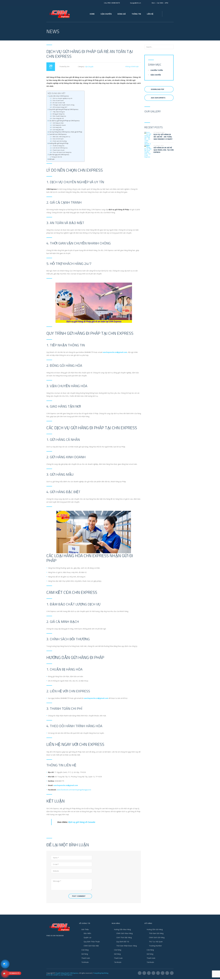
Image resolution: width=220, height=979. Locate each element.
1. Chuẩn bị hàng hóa (57, 146)
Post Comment (78, 896)
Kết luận (52, 159)
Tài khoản (85, 962)
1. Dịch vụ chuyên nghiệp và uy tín (61, 98)
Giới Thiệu (85, 929)
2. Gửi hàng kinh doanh (58, 125)
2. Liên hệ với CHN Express (59, 148)
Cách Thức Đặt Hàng (124, 937)
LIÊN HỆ (150, 13)
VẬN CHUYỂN (106, 13)
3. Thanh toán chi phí (57, 150)
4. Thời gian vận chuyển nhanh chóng (62, 105)
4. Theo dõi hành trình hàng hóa (61, 152)
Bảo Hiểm (87, 933)
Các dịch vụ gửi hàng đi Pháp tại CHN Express (64, 121)
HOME (92, 13)
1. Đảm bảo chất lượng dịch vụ (60, 136)
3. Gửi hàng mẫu (56, 127)
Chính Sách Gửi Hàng (156, 937)
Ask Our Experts (158, 98)
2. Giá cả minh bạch (57, 139)
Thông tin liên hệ (56, 157)
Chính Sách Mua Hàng (124, 933)
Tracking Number (155, 946)
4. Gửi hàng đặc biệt (57, 129)
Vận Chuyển (89, 67)
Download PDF (157, 89)
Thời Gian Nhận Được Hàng (126, 946)
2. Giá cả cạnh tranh (57, 100)
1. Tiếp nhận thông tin (58, 112)
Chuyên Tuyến (156, 70)
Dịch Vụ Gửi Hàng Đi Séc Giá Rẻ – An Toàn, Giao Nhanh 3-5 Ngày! (163, 136)
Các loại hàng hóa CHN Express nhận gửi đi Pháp (65, 132)
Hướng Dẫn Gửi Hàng (155, 929)
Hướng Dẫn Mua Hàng (122, 929)
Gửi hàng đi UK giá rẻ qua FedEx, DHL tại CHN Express (164, 150)
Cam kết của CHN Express (58, 134)
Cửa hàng (84, 950)
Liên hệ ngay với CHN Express (59, 155)
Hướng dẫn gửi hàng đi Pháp (58, 143)
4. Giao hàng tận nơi (57, 118)
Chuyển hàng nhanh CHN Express (66, 973)
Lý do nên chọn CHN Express (59, 96)
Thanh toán (85, 958)
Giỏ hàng (84, 954)
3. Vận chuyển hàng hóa (58, 116)
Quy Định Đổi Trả (122, 941)
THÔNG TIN (136, 13)
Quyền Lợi (87, 937)
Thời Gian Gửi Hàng (156, 933)
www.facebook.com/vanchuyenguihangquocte (74, 790)
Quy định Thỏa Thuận (92, 941)
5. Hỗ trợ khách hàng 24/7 (59, 107)
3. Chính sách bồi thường (59, 141)
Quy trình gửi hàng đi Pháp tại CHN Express (63, 109)
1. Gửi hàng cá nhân (57, 123)
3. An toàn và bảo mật (58, 103)
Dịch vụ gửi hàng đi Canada (81, 822)
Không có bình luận (132, 66)
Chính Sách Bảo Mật (91, 946)
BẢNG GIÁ (122, 13)
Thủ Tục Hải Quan (156, 941)
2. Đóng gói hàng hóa (58, 114)
